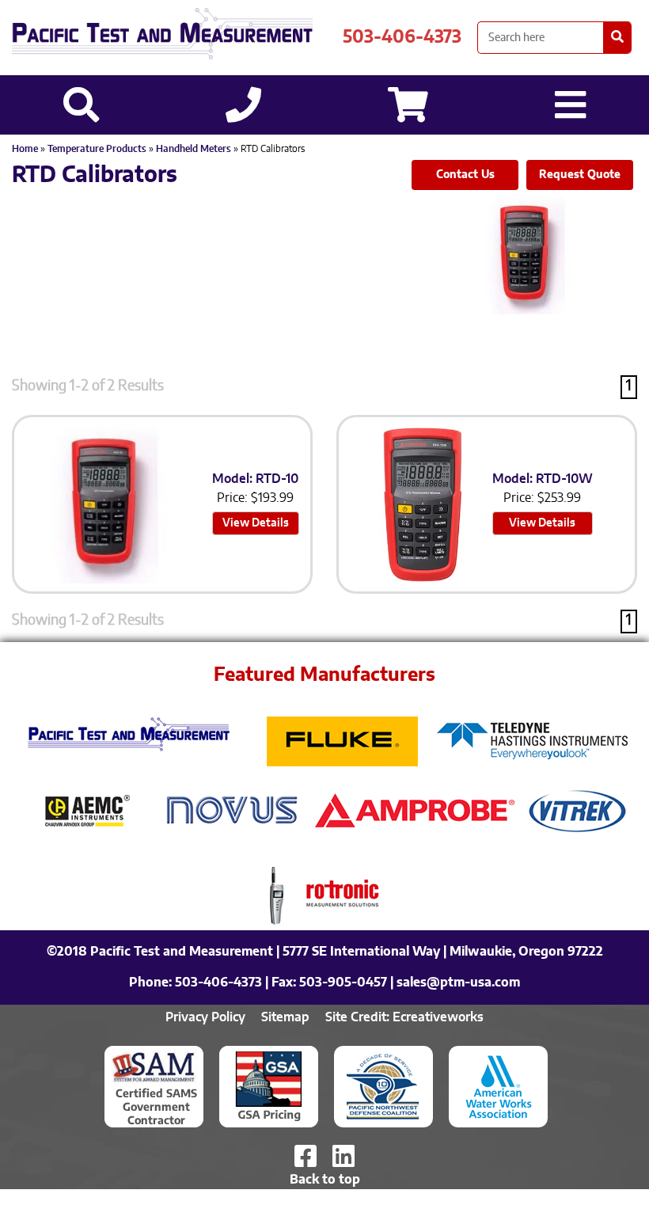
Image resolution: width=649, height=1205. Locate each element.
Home (25, 149)
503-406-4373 (402, 37)
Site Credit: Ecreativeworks (404, 1017)
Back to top (325, 1179)
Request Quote (580, 175)
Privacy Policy (205, 1017)
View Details (255, 523)
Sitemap (285, 1017)
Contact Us (465, 175)
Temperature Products (96, 149)
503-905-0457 (343, 982)
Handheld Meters (193, 149)
